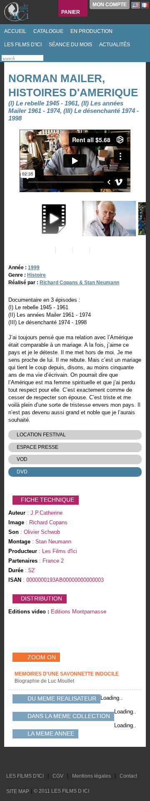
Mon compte (109, 5)
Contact (128, 776)
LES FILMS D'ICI (22, 45)
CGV (57, 776)
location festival (41, 435)
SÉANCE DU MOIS (70, 45)
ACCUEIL (14, 31)
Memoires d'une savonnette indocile (67, 674)
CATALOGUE (47, 31)
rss (29, 760)
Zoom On (42, 657)
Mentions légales (91, 776)
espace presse (37, 447)
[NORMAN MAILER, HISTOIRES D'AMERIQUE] (108, 218)
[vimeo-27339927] (52, 218)
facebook (21, 760)
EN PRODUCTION (90, 31)
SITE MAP (17, 791)
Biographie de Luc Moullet (45, 681)
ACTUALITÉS (114, 45)
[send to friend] (46, 250)
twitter (13, 760)
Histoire (36, 275)
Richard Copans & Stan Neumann (79, 282)
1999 (34, 267)
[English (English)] (136, 5)
